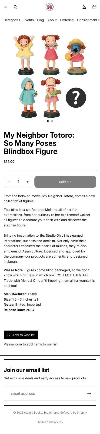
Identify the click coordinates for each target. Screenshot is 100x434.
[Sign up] (89, 393)
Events (28, 20)
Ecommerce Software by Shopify (65, 412)
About (52, 20)
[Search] (15, 7)
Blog (40, 20)
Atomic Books (33, 412)
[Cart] (94, 7)
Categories (11, 20)
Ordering (67, 20)
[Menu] (5, 7)
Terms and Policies (50, 422)
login (18, 344)
